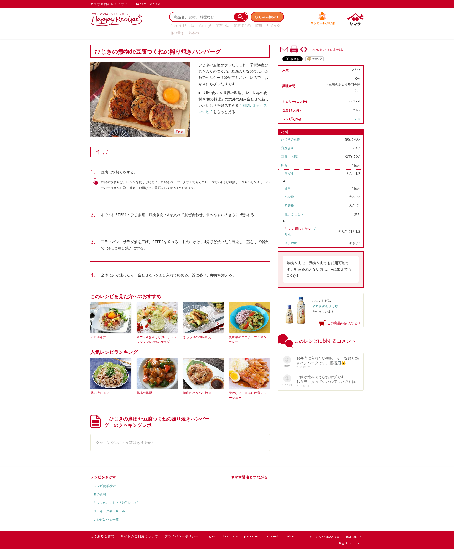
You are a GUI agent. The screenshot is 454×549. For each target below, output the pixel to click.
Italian (290, 536)
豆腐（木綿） (290, 156)
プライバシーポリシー (181, 536)
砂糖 (294, 243)
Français (230, 536)
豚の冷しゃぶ (99, 393)
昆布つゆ (222, 26)
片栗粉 (289, 205)
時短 (258, 26)
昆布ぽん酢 (242, 26)
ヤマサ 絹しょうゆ (298, 228)
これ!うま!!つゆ (182, 26)
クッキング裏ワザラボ (109, 511)
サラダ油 (287, 173)
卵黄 (284, 165)
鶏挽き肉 (287, 148)
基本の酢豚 (144, 393)
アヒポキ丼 (98, 337)
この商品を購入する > (344, 323)
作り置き (177, 33)
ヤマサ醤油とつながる (249, 477)
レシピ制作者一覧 (106, 519)
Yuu (357, 119)
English (211, 536)
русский (251, 536)
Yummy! (205, 26)
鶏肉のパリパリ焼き (197, 393)
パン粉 (289, 196)
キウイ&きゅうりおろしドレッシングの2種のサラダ (157, 339)
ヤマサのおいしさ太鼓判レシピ (116, 502)
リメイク (273, 26)
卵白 (288, 188)
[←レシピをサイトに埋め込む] (304, 49)
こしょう (297, 214)
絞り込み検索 (265, 16)
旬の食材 (100, 494)
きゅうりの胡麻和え (197, 337)
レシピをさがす (103, 477)
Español (271, 536)
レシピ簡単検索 (105, 486)
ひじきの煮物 (290, 139)
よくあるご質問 (102, 536)
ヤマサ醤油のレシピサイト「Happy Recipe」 (127, 4)
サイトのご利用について (139, 536)
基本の (194, 33)
